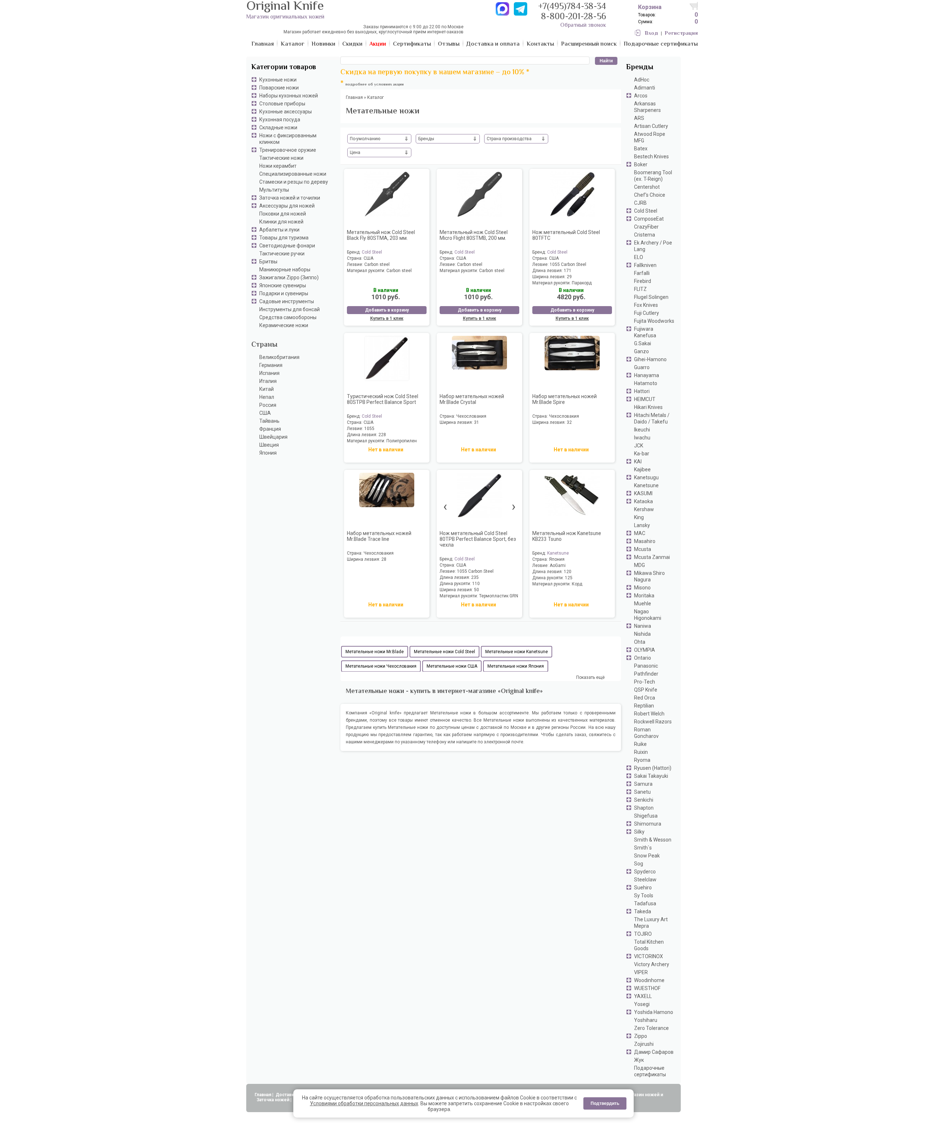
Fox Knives (646, 305)
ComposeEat (649, 219)
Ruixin (641, 752)
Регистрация (681, 33)
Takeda (642, 911)
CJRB (640, 203)
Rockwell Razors (653, 722)
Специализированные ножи (292, 174)
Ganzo (641, 351)
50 (476, 589)
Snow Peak (647, 856)
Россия (267, 405)
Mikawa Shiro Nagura (649, 576)
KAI (638, 461)
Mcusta (642, 549)
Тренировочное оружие (287, 150)
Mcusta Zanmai (652, 557)
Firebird (642, 281)
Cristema (644, 235)
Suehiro (643, 887)
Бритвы (268, 261)
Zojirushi (644, 1044)
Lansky (642, 525)
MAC (639, 533)
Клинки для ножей (281, 222)
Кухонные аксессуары (285, 111)
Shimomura (647, 824)
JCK (638, 445)
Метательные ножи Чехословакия (380, 666)
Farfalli (642, 273)
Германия (270, 365)
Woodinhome (649, 980)
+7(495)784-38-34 (572, 7)
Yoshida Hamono (653, 1012)
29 (569, 276)
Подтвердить (605, 1103)
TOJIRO (643, 934)
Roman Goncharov (646, 733)
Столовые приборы (282, 104)
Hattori (642, 391)
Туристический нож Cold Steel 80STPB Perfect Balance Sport (382, 399)
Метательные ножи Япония (515, 666)
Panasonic (646, 666)
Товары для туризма (284, 238)
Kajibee (642, 469)
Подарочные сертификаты (650, 1071)
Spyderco (645, 871)
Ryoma (642, 760)
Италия (268, 381)
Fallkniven (645, 265)
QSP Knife (645, 690)
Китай (266, 389)
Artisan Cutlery (651, 126)
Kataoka (643, 501)
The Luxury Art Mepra (651, 923)
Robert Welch (649, 714)
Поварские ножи (279, 88)
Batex (640, 148)
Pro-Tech (644, 682)
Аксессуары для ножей (287, 206)
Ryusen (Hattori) (652, 768)
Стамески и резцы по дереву (293, 182)
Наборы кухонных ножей (288, 96)
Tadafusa (645, 903)
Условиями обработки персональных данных (364, 1103)
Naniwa (642, 626)
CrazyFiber (646, 227)
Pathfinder (646, 674)
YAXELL (643, 996)
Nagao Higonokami (647, 615)
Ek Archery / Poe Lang (653, 246)
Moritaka (644, 595)
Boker (640, 164)
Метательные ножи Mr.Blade (374, 651)
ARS (639, 118)
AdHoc (641, 80)
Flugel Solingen (651, 297)
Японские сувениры (282, 285)
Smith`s (643, 848)
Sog (638, 864)
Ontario (642, 658)
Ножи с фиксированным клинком (287, 139)
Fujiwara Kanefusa (645, 332)
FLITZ (640, 289)
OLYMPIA (644, 650)
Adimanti (644, 88)
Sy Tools (643, 895)
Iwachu (642, 438)
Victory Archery (651, 964)
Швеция (269, 445)
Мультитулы (274, 190)
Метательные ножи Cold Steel (444, 651)
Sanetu (642, 792)
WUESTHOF (647, 988)
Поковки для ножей (282, 214)
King (639, 517)
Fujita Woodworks (654, 321)
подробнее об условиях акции (374, 85)
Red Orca (644, 698)
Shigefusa (646, 816)
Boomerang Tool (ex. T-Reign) (653, 176)
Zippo (640, 1036)
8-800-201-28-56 (573, 17)
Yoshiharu (645, 1020)
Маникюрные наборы (284, 269)
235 (475, 577)
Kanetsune (646, 485)
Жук (639, 1060)
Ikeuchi (642, 430)
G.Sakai (642, 343)
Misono (642, 587)
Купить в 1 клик (386, 318)
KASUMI (643, 493)
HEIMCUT (644, 399)
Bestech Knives (651, 156)
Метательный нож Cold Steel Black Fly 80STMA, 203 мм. (381, 235)
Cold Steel (645, 211)
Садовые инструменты (286, 301)
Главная (263, 1094)
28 (383, 559)
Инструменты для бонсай (289, 309)
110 (476, 583)
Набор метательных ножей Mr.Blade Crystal (472, 399)
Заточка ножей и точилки (289, 198)
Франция (270, 429)
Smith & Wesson (652, 840)
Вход (651, 33)
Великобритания (279, 357)
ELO (638, 257)
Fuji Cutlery (646, 313)
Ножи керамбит (278, 166)
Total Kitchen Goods (649, 945)
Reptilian (644, 706)
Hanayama (646, 375)
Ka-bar (641, 453)
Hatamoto (645, 383)
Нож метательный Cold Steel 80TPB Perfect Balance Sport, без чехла (478, 539)
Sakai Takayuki (651, 776)
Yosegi (642, 1004)
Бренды (639, 67)
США (265, 413)
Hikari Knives (648, 407)
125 (568, 577)
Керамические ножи (283, 325)
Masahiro (644, 541)
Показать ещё (590, 677)
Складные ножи (278, 127)
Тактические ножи (281, 158)
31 (476, 422)
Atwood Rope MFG (649, 137)
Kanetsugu (646, 477)
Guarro (642, 367)
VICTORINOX (648, 956)
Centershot (647, 187)
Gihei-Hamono (650, 359)
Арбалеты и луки (279, 230)
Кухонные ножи (278, 80)
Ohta (639, 642)
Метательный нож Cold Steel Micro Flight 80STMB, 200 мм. (474, 235)
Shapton (644, 808)
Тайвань (269, 421)
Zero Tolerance (651, 1028)
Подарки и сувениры (283, 293)
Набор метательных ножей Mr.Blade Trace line (379, 536)
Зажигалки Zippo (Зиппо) (289, 277)
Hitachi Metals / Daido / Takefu (652, 418)
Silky (639, 832)
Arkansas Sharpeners (647, 107)
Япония (268, 453)
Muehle (642, 603)
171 (567, 270)
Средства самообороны (287, 317)
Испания (269, 373)
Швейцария (273, 437)
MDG (639, 565)
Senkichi (643, 800)
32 (569, 422)
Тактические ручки (282, 253)
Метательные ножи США (452, 666)
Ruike (640, 744)
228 (382, 434)
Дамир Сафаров (654, 1052)
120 (567, 571)
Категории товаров (283, 67)
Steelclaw (645, 879)
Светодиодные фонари (287, 246)
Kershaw (644, 509)
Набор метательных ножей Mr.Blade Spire (564, 399)
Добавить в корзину (387, 310)
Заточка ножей (273, 1099)
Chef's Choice (649, 195)
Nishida (642, 634)
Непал (266, 397)
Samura (643, 784)
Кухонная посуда (279, 119)
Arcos (640, 96)
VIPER (641, 972)
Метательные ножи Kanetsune (516, 651)
